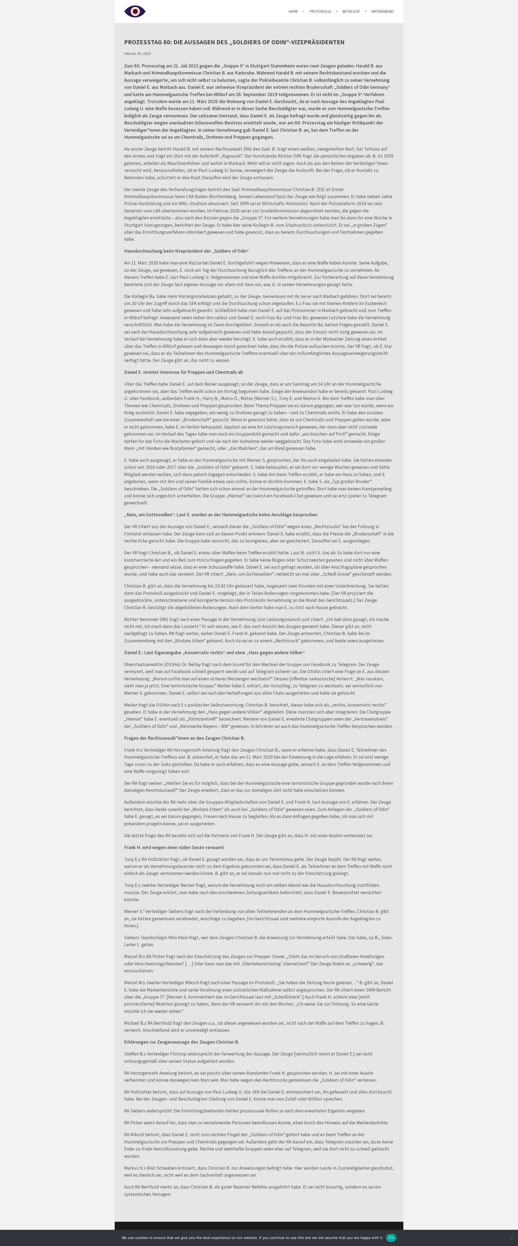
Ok (391, 1237)
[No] (511, 1238)
